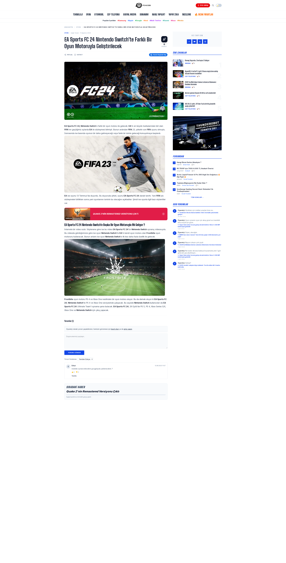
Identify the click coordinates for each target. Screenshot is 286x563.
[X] (200, 41)
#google (138, 20)
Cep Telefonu (113, 14)
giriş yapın (128, 329)
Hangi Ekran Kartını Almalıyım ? (189, 162)
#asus (173, 20)
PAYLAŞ (69, 55)
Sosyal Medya (129, 14)
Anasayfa (68, 27)
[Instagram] (205, 41)
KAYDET (80, 55)
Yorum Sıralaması (70, 359)
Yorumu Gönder (74, 352)
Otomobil (99, 14)
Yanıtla (74, 376)
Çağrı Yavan (75, 33)
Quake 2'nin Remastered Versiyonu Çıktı (92, 391)
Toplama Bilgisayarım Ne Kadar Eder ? (192, 183)
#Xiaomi (166, 20)
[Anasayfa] (143, 5)
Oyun (88, 14)
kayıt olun (115, 329)
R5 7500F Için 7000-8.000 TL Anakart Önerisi (195, 168)
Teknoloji (78, 14)
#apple (130, 20)
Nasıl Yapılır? (158, 14)
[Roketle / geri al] (164, 39)
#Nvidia (180, 20)
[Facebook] (189, 41)
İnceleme (186, 14)
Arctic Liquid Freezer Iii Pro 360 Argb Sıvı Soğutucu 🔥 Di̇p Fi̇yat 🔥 (198, 176)
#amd (146, 20)
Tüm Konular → (197, 197)
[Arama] (213, 5)
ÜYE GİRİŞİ (204, 5)
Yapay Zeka (174, 14)
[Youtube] (194, 41)
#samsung (122, 20)
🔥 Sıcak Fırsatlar (204, 14)
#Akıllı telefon (155, 20)
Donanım (144, 14)
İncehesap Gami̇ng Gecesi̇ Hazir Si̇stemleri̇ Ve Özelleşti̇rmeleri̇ (195, 190)
